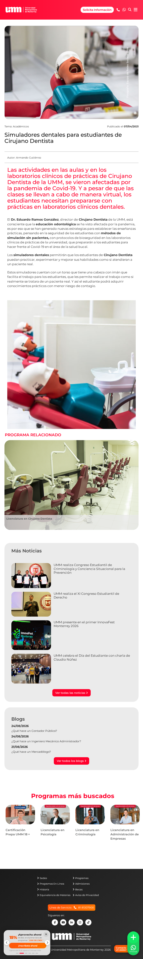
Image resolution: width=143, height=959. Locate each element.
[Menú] (135, 9)
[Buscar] (129, 10)
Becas (78, 889)
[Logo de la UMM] (71, 938)
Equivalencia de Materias (55, 895)
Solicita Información (97, 10)
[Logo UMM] (21, 10)
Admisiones (82, 883)
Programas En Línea (52, 883)
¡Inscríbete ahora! (27, 945)
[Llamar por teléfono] (118, 9)
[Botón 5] (33, 953)
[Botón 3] (26, 953)
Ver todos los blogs (71, 761)
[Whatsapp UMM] (124, 10)
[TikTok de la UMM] (88, 922)
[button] (124, 10)
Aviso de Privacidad (87, 895)
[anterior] (6, 942)
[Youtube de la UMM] (63, 922)
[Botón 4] (29, 953)
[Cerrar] (46, 934)
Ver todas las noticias (70, 693)
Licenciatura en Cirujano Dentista (29, 518)
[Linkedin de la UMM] (71, 922)
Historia (44, 889)
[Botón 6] (37, 953)
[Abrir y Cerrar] (133, 937)
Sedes (43, 878)
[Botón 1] (17, 953)
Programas (81, 878)
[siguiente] (47, 942)
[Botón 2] (22, 953)
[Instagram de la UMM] (80, 922)
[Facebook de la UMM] (55, 922)
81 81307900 (86, 907)
